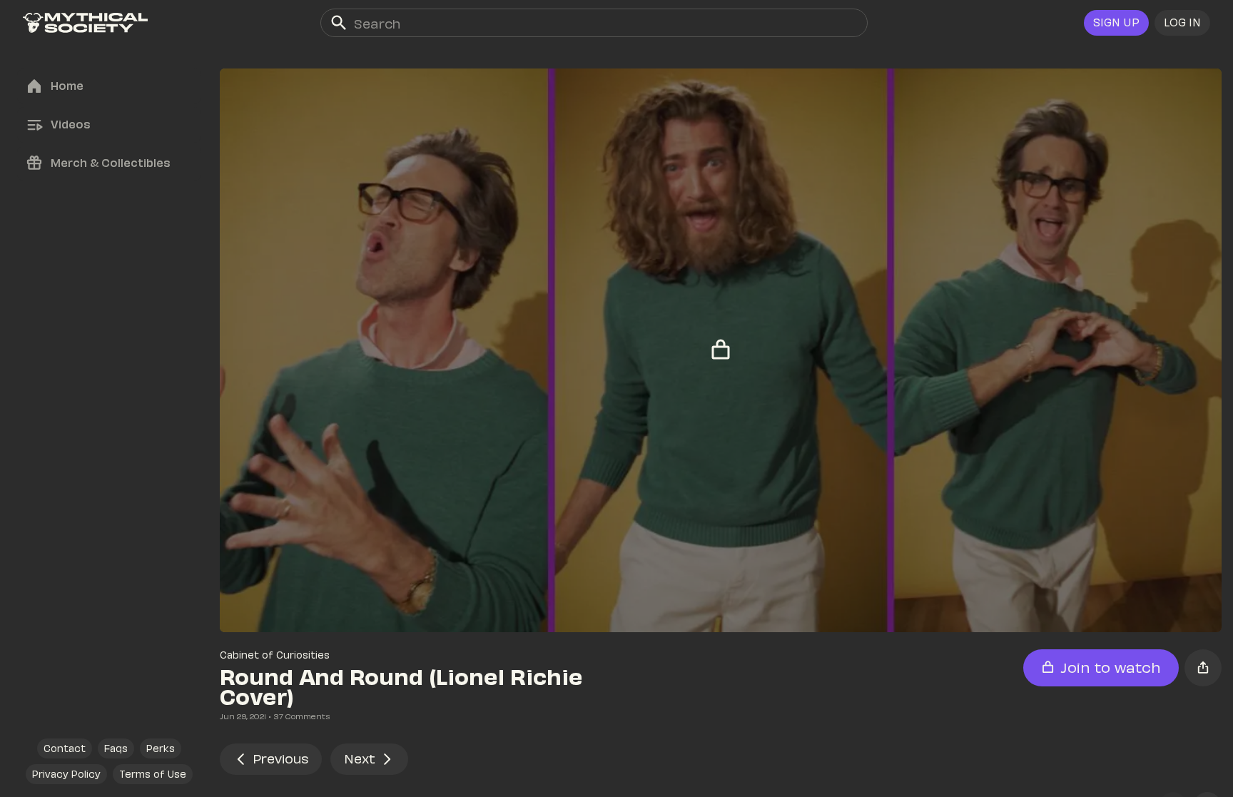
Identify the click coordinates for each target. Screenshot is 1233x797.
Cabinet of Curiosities (275, 654)
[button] (1182, 23)
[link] (85, 23)
